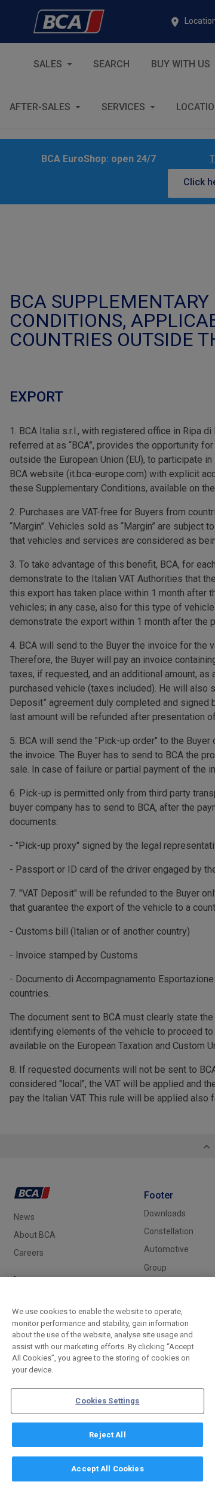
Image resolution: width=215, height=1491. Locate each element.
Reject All (107, 1434)
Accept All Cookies (107, 1468)
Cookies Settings (107, 1400)
